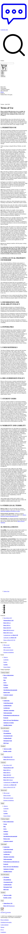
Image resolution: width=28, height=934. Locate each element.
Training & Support (5, 672)
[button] (14, 48)
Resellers (3, 746)
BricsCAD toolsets (5, 728)
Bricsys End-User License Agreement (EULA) (13, 515)
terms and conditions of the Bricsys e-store (10, 511)
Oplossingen (3, 697)
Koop (2, 754)
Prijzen (2, 92)
